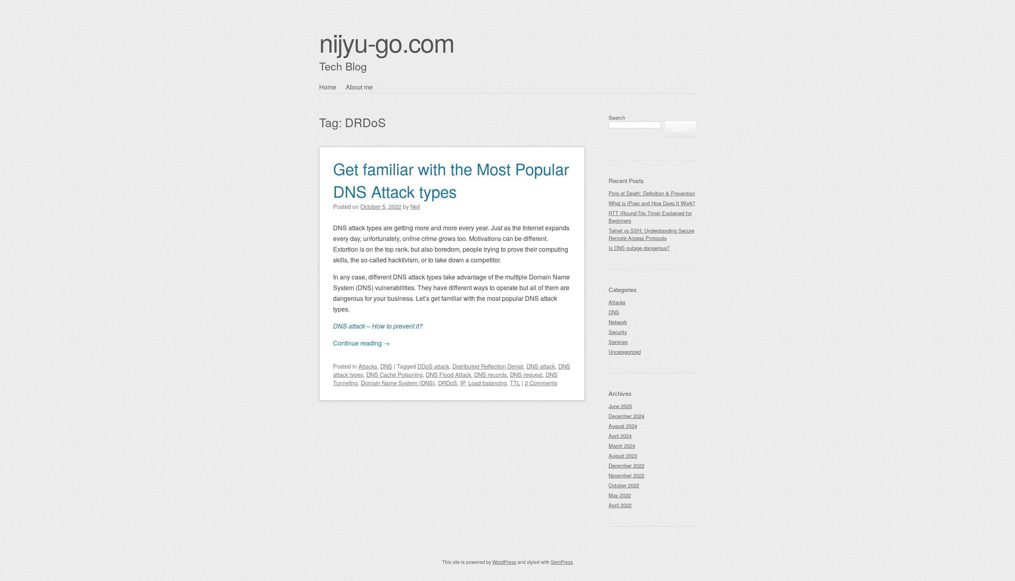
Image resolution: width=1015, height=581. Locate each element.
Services (618, 342)
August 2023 (623, 455)
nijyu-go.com (386, 42)
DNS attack (541, 366)
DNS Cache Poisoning (394, 374)
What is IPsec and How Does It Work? (652, 203)
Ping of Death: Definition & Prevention (652, 193)
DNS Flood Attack (448, 374)
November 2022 (626, 475)
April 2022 (620, 505)
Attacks (367, 366)
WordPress (504, 561)
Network (618, 322)
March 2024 (622, 445)
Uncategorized (625, 351)
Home (327, 87)
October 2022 (624, 485)
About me (359, 87)
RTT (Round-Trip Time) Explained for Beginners (650, 216)
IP (462, 382)
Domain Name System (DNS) (398, 382)
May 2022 (620, 495)
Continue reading (361, 343)
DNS (386, 366)
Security (618, 332)
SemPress (562, 561)
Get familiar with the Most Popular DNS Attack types (451, 179)
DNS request (526, 374)
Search (617, 117)
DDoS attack (433, 366)
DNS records (490, 374)
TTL (515, 382)
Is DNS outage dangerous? (639, 248)
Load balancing (487, 382)
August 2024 (623, 426)
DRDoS (447, 382)
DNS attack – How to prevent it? (378, 326)
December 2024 (626, 416)
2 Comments (541, 382)
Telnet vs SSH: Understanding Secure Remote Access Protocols (651, 234)
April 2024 (620, 436)
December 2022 (626, 465)
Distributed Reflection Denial (487, 366)
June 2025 (620, 406)
